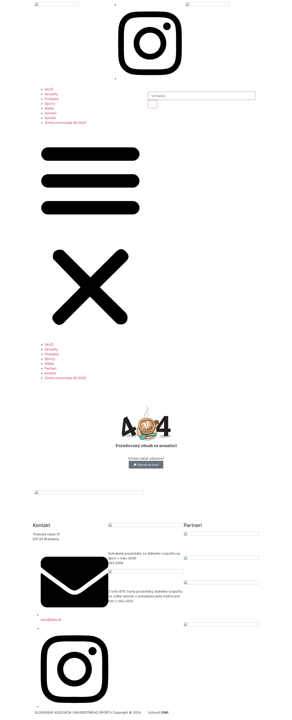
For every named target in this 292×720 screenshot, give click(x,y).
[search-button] (152, 104)
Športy (50, 104)
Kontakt (50, 118)
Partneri (51, 113)
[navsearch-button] (149, 89)
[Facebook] (119, 5)
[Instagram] (150, 79)
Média (49, 108)
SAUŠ (49, 89)
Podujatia (52, 99)
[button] (90, 233)
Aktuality (51, 94)
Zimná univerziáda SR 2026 (65, 123)
